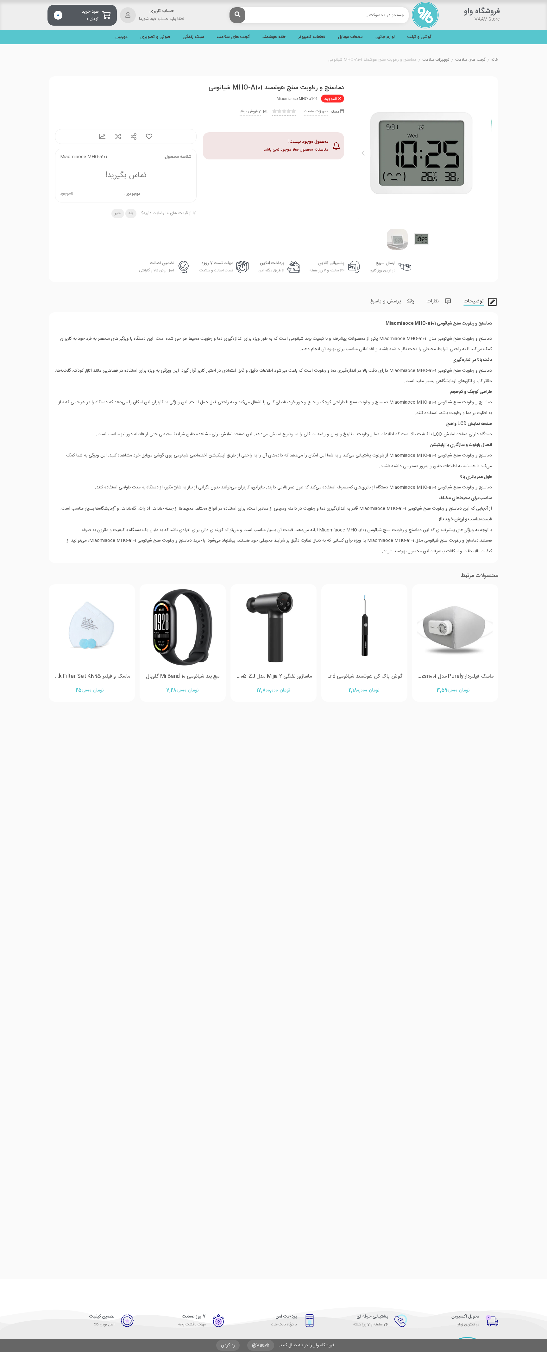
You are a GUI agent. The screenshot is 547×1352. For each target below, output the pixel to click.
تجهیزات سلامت (436, 60)
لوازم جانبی (385, 37)
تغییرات (102, 136)
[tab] (473, 300)
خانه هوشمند (274, 37)
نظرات (433, 301)
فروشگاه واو (482, 11)
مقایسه (118, 136)
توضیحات (474, 301)
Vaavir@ (260, 1345)
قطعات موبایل (350, 37)
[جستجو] (237, 15)
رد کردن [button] (228, 1345)
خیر (118, 213)
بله (131, 213)
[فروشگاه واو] (425, 15)
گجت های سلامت (233, 37)
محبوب (149, 136)
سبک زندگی (193, 37)
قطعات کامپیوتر (311, 37)
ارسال (133, 136)
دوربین (122, 37)
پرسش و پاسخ (386, 301)
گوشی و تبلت (419, 37)
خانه (494, 60)
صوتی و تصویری (155, 37)
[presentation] (363, 153)
